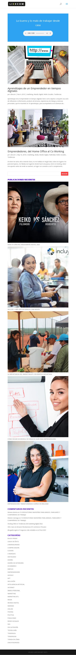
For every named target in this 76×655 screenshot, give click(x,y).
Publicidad (52, 155)
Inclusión (11, 581)
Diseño (10, 560)
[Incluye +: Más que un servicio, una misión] (38, 277)
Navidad (11, 606)
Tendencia (12, 633)
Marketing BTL (13, 597)
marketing (30, 94)
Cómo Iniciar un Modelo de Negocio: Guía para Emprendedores (32, 439)
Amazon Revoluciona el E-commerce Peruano (31, 527)
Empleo (10, 569)
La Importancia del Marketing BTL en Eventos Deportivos (30, 374)
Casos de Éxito (13, 541)
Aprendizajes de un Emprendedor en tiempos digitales (34, 89)
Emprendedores (14, 572)
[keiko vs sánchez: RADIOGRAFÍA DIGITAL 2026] (38, 212)
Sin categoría (13, 627)
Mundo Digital (38, 94)
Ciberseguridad (13, 545)
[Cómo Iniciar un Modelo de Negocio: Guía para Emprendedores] (38, 407)
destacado (12, 557)
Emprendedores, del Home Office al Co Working (36, 151)
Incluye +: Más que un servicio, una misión (24, 309)
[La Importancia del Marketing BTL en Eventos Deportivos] (38, 342)
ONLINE (10, 609)
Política (11, 615)
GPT (9, 578)
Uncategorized (13, 642)
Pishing (10, 612)
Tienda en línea (13, 639)
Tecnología (12, 630)
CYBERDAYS (12, 554)
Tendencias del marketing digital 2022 (30, 524)
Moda (36, 155)
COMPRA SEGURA (13, 548)
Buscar (64, 174)
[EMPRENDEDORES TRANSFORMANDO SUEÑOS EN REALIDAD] (38, 472)
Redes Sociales (48, 94)
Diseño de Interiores (16, 563)
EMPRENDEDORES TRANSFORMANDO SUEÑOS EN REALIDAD (28, 504)
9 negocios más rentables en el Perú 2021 (32, 530)
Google (10, 575)
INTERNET (11, 587)
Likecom (13, 94)
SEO (9, 624)
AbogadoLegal (12, 530)
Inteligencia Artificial (16, 584)
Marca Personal (14, 590)
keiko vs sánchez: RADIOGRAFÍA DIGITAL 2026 (24, 244)
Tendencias (57, 94)
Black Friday (12, 538)
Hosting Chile (12, 524)
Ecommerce (12, 566)
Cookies (11, 551)
